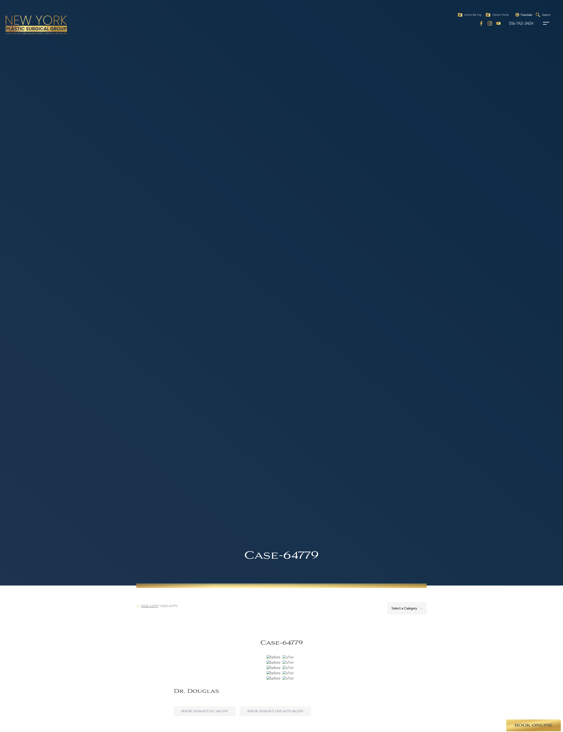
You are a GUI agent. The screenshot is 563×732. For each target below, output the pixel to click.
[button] (523, 15)
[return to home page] (26, 15)
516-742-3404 (521, 23)
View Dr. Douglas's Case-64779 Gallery (275, 711)
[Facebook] (481, 23)
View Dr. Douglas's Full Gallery (204, 711)
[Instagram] (490, 23)
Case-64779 (149, 606)
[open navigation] (541, 23)
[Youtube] (498, 23)
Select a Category (404, 608)
